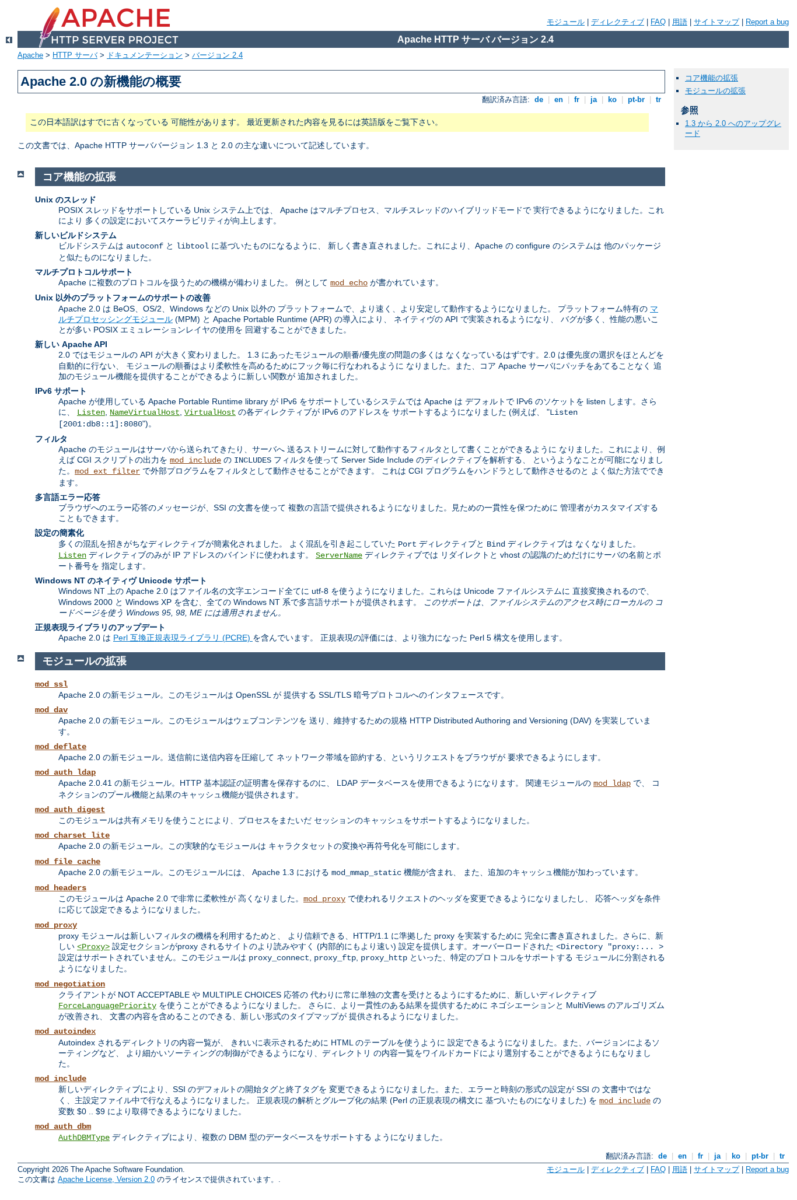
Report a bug (767, 22)
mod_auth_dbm (63, 1126)
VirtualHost (210, 412)
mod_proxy (324, 899)
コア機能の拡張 (711, 78)
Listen (91, 412)
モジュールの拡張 (715, 90)
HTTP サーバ (75, 55)
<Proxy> (93, 946)
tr (658, 99)
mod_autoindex (65, 1031)
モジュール (566, 22)
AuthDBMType (84, 1137)
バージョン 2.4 (217, 55)
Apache (30, 55)
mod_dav (51, 710)
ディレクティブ (617, 22)
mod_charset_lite (72, 835)
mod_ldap (612, 783)
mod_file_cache (67, 861)
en (558, 99)
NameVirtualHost (145, 412)
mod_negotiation (70, 984)
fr (577, 99)
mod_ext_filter (107, 471)
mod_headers (60, 888)
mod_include (195, 460)
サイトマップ (716, 22)
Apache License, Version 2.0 (106, 1179)
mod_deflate (60, 746)
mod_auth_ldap (65, 772)
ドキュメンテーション (145, 55)
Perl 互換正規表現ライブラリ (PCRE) (183, 637)
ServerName (339, 555)
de (539, 99)
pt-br (636, 99)
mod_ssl (51, 684)
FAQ (658, 22)
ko (612, 99)
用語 (679, 22)
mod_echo (349, 283)
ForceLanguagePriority (107, 1005)
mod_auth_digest (70, 809)
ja (593, 99)
